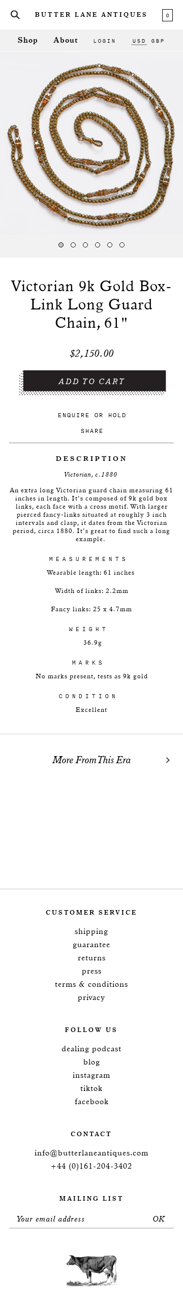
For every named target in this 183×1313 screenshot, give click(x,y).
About (65, 40)
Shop (28, 40)
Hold (117, 415)
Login (104, 40)
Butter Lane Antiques (91, 15)
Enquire (73, 415)
